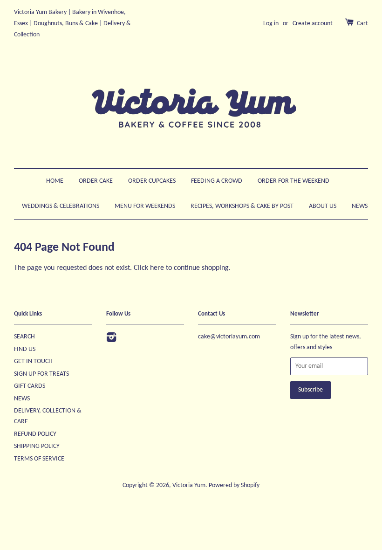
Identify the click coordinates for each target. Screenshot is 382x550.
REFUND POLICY (35, 434)
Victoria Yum (188, 485)
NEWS (360, 206)
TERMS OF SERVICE (39, 459)
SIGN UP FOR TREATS (41, 374)
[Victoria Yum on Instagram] (111, 340)
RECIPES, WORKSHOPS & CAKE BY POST (242, 206)
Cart (362, 23)
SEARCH (24, 337)
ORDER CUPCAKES (152, 181)
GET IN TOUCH (33, 361)
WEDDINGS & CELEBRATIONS (60, 206)
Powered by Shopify (234, 485)
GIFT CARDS (29, 386)
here (157, 268)
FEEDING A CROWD (216, 181)
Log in (271, 23)
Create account (313, 23)
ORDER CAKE (96, 181)
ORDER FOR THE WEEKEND (293, 181)
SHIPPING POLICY (37, 446)
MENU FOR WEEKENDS (145, 206)
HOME (54, 181)
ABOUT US (322, 206)
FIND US (24, 349)
